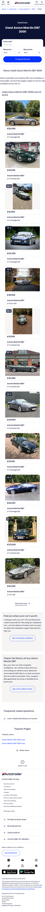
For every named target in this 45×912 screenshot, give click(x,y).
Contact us (7, 786)
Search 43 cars (24, 59)
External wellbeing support (13, 806)
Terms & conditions (10, 801)
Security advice (9, 784)
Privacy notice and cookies (13, 798)
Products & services (16, 819)
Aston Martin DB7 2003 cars (13, 740)
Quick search (13, 833)
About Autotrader (10, 789)
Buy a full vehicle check (22, 689)
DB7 (33, 9)
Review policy (8, 803)
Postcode (7, 42)
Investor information (10, 795)
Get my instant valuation (22, 638)
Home (4, 9)
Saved (36, 4)
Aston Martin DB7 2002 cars (13, 743)
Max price (27, 50)
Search (41, 4)
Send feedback (11, 853)
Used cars (12, 9)
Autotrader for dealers (18, 839)
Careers (6, 792)
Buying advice (14, 826)
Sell (8, 4)
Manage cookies (9, 811)
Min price (7, 50)
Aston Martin (24, 9)
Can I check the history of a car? (22, 719)
